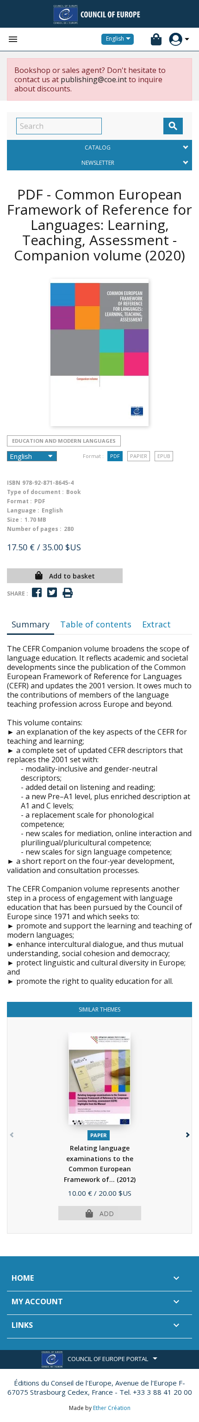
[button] (187, 1132)
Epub (163, 455)
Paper (98, 1135)
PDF (115, 455)
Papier (138, 455)
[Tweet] (52, 592)
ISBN (13, 483)
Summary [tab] (31, 624)
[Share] (37, 592)
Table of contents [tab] (95, 624)
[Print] (67, 593)
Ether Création (112, 1408)
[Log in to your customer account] (175, 39)
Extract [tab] (156, 624)
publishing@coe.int (94, 79)
